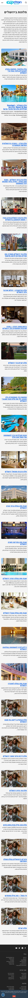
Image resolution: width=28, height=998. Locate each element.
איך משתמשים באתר (10, 957)
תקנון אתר (12, 960)
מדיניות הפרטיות (23, 964)
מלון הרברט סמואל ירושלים (16, 471)
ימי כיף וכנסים (11, 977)
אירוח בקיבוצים (11, 974)
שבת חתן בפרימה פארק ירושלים (17, 543)
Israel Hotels (23, 960)
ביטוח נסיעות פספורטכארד (21, 965)
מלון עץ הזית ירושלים (18, 790)
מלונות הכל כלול (11, 973)
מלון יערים (22, 928)
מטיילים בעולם (11, 978)
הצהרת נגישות (11, 963)
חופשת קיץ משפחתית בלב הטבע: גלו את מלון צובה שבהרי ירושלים (14, 399)
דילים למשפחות (23, 978)
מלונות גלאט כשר (23, 977)
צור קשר (24, 958)
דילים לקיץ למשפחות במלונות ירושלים (15, 648)
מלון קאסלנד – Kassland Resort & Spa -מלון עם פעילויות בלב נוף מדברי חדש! (15, 107)
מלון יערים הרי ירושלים (17, 363)
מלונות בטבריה (11, 988)
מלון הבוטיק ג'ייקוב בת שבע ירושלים (15, 721)
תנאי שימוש (11, 964)
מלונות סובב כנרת (23, 988)
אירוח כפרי (24, 974)
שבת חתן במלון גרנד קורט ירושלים (16, 507)
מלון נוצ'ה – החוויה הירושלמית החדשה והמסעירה (14, 144)
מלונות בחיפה (23, 989)
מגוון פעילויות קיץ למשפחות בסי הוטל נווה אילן (15, 436)
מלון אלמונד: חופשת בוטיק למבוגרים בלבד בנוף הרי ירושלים (16, 71)
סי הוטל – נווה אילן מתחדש (16, 895)
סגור (14, 996)
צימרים (12, 976)
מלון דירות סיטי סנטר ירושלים (15, 756)
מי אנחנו (24, 957)
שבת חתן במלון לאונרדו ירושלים (17, 684)
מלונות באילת (23, 986)
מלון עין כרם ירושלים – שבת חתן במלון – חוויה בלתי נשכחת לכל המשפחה (14, 181)
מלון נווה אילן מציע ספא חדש (15, 825)
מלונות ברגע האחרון (10, 961)
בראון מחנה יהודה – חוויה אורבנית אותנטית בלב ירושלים (15, 327)
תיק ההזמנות (11, 958)
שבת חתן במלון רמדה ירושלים (15, 578)
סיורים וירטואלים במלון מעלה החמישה (15, 860)
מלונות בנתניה (11, 989)
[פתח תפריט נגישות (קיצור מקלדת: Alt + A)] (3, 995)
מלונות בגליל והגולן (10, 986)
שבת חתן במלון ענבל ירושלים (15, 613)
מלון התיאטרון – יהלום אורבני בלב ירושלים (15, 291)
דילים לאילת (24, 963)
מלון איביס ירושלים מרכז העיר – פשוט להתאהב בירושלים (15, 219)
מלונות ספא (24, 976)
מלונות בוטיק (23, 973)
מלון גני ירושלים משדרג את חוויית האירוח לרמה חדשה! (16, 255)
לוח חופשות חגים (23, 961)
